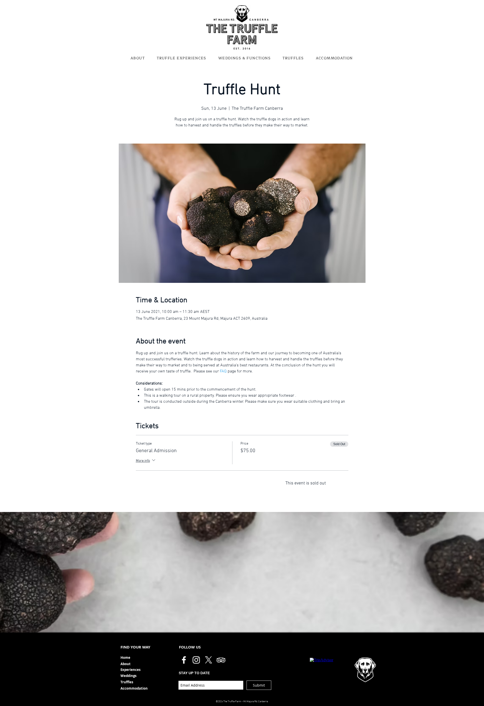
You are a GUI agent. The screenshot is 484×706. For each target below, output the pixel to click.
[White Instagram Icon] (196, 660)
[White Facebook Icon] (184, 660)
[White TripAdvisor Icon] (221, 660)
